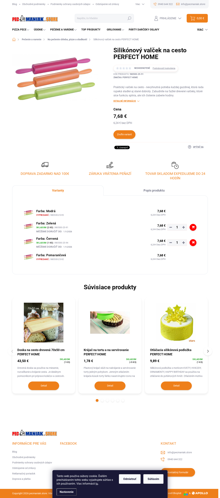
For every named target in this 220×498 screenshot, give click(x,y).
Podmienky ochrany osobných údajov (70, 4)
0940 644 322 (175, 459)
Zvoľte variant (124, 134)
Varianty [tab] (58, 190)
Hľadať (129, 18)
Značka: (125, 77)
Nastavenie (67, 492)
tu (97, 483)
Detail (44, 385)
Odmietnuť (129, 479)
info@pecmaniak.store (180, 452)
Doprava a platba (21, 479)
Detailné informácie (124, 101)
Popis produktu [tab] (154, 190)
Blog (14, 4)
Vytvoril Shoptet (172, 493)
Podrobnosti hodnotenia (164, 68)
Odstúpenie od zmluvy (107, 4)
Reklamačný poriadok (23, 473)
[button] (97, 400)
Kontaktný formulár (177, 472)
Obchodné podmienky (33, 4)
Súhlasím (153, 479)
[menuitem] (21, 30)
